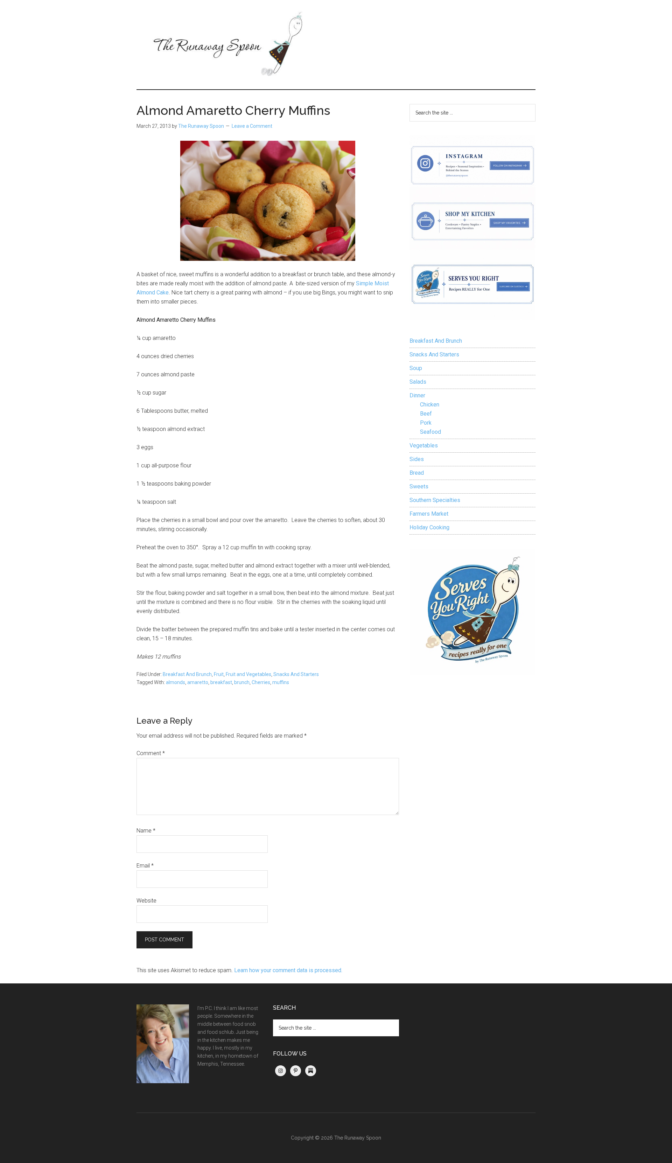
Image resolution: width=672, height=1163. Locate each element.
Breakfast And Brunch (187, 674)
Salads (418, 381)
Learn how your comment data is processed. (288, 970)
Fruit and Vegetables (248, 674)
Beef (426, 413)
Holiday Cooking (429, 527)
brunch (242, 682)
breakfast (221, 682)
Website (146, 900)
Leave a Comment (252, 126)
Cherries (261, 682)
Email (145, 865)
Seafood (430, 432)
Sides (417, 459)
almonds (175, 682)
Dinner (417, 395)
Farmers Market (429, 513)
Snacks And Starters (296, 674)
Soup (416, 368)
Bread (417, 472)
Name (145, 830)
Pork (426, 422)
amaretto (197, 682)
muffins (280, 682)
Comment (150, 753)
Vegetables (424, 445)
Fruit (219, 674)
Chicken (429, 404)
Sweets (419, 486)
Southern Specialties (435, 500)
